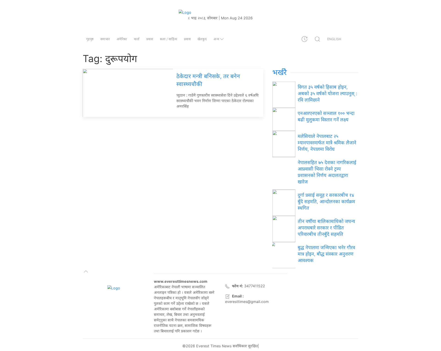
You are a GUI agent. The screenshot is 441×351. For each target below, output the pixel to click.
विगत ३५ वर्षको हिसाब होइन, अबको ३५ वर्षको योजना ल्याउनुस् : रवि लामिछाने (327, 93)
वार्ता (136, 39)
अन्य (216, 39)
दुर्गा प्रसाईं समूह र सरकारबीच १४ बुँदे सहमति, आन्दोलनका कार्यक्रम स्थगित (326, 201)
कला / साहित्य (168, 39)
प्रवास (149, 39)
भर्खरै (279, 72)
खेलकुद (202, 39)
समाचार (105, 39)
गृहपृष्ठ (89, 39)
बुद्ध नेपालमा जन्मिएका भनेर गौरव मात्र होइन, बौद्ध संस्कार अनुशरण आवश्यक (326, 254)
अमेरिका (122, 39)
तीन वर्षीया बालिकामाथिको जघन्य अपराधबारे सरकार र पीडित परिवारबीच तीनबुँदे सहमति (326, 228)
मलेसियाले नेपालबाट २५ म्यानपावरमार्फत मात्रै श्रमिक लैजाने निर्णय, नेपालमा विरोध (327, 143)
